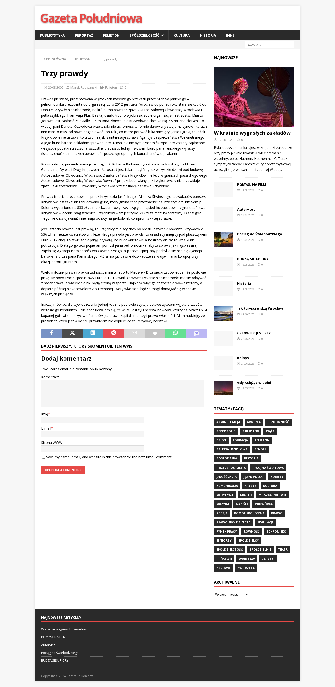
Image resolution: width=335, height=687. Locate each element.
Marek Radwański (83, 87)
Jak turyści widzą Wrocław (260, 308)
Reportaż (84, 35)
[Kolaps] (223, 363)
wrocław (247, 559)
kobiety (277, 477)
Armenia (254, 422)
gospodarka (226, 458)
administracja (228, 422)
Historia (208, 35)
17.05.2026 (247, 388)
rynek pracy (226, 531)
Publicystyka (52, 35)
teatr (283, 549)
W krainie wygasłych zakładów (252, 132)
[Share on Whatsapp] (175, 333)
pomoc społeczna (249, 513)
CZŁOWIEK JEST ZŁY (254, 333)
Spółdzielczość (144, 35)
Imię (44, 414)
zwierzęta (246, 568)
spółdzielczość (229, 549)
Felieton (111, 35)
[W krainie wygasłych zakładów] (254, 97)
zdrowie (223, 568)
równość (252, 531)
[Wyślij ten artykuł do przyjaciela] (134, 333)
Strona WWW (51, 442)
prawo (277, 513)
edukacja (240, 440)
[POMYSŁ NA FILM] (223, 189)
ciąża (270, 431)
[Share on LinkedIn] (93, 333)
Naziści (242, 504)
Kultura (182, 35)
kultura (270, 486)
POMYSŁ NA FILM (251, 184)
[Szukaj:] (269, 44)
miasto (246, 495)
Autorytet (246, 209)
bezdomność (278, 422)
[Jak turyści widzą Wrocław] (223, 313)
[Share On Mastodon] (196, 333)
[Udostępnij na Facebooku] (51, 333)
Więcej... (276, 169)
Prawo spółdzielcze (233, 522)
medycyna (224, 495)
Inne (230, 35)
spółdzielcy (248, 540)
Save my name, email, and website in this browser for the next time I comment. (109, 457)
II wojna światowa (268, 468)
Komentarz (50, 377)
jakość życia (226, 477)
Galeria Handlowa (231, 449)
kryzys (250, 486)
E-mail (46, 428)
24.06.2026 (247, 314)
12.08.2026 (225, 140)
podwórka (264, 504)
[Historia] (223, 288)
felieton (262, 440)
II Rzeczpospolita (231, 468)
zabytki (268, 559)
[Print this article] (155, 333)
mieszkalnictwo (272, 495)
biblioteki (250, 431)
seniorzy (224, 540)
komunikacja (227, 486)
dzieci (221, 440)
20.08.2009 (55, 87)
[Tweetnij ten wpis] (72, 333)
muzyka (222, 504)
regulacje (265, 522)
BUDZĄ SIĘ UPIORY (252, 258)
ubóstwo (224, 559)
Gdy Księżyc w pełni (254, 382)
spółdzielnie (260, 549)
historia (251, 458)
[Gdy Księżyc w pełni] (223, 388)
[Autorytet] (223, 214)
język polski (254, 477)
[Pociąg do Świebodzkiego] (223, 239)
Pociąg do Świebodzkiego (259, 234)
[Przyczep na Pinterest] (113, 333)
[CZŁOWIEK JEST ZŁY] (223, 338)
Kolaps (243, 358)
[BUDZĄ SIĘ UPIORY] (223, 264)
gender (260, 449)
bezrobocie (225, 431)
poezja (221, 513)
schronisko (276, 531)
